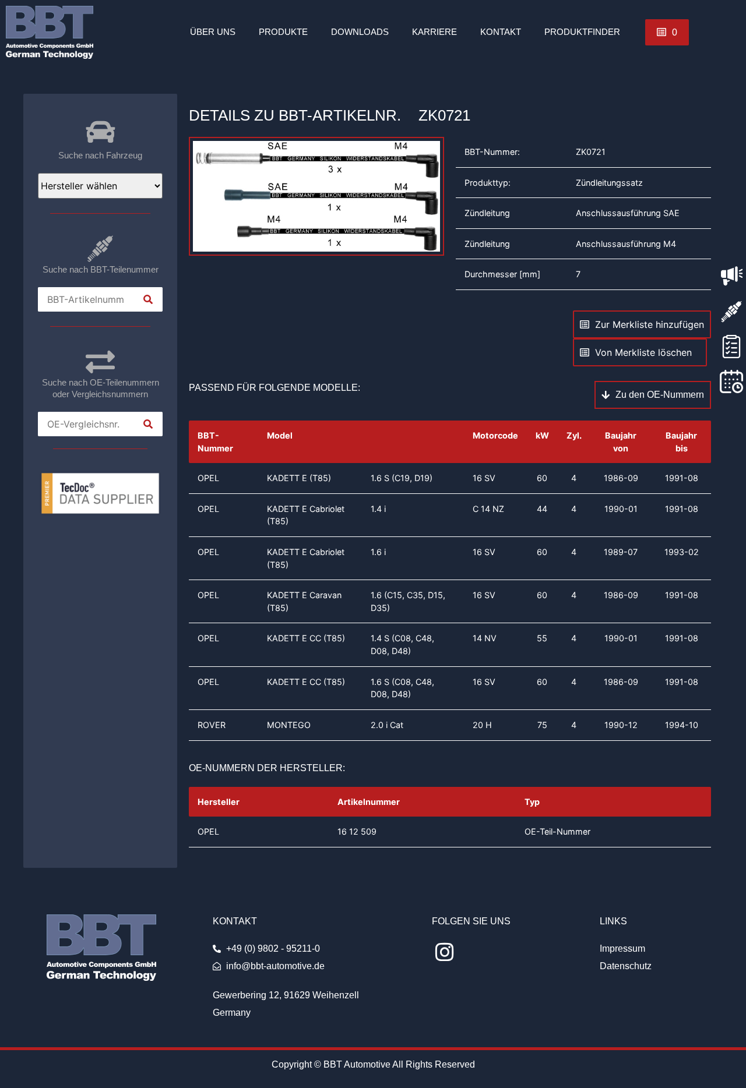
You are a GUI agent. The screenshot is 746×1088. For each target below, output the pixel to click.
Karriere (434, 32)
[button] (667, 32)
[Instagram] (444, 952)
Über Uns (212, 32)
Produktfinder (582, 32)
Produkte (283, 32)
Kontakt (500, 32)
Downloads (360, 32)
